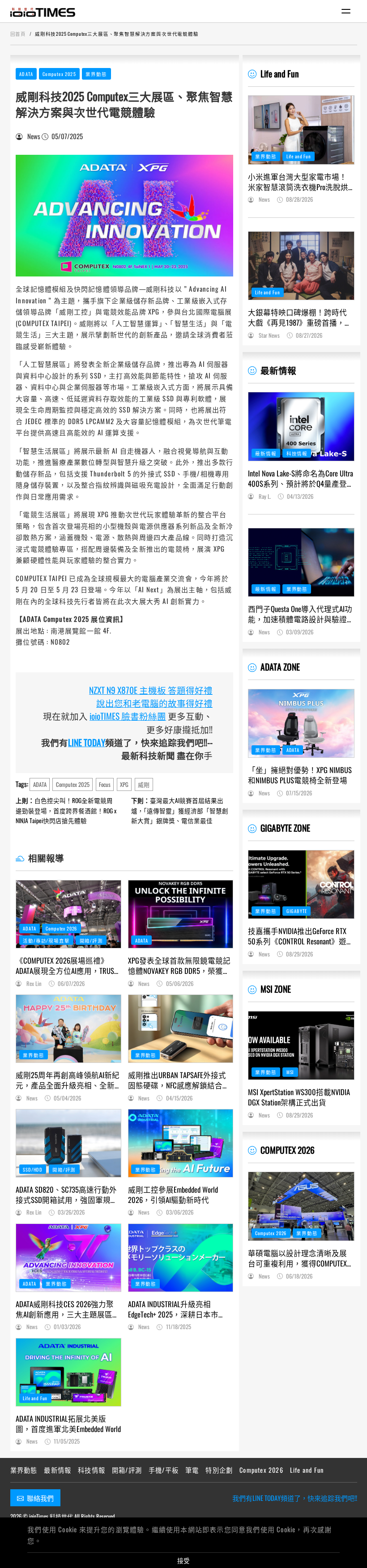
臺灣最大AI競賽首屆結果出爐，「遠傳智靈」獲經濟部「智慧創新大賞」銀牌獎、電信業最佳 (179, 810)
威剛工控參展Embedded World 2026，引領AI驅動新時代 (173, 1194)
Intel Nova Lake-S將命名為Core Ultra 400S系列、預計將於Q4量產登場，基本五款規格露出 (300, 478)
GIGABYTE (296, 910)
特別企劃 (219, 1470)
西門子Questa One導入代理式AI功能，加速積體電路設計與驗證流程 (300, 613)
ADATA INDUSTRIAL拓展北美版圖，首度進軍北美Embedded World (68, 1423)
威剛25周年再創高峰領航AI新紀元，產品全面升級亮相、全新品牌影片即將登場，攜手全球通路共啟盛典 (67, 1080)
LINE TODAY (86, 742)
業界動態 (96, 73)
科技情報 (296, 453)
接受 (183, 1560)
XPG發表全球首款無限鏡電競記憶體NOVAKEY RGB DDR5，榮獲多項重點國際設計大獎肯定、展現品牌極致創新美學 (179, 965)
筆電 (192, 1470)
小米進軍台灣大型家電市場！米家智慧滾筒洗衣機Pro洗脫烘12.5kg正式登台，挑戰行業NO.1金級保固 (298, 181)
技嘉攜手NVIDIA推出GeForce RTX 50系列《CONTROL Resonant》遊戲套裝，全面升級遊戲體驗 (301, 936)
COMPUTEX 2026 (287, 1149)
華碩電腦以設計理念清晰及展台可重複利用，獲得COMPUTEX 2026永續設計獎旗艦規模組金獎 (301, 1258)
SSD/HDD (33, 1169)
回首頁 (18, 33)
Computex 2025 (59, 73)
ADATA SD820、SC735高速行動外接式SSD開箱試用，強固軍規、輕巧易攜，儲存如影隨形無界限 (67, 1194)
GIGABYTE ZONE (285, 827)
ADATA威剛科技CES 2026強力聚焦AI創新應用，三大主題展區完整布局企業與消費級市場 (68, 1309)
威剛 (143, 784)
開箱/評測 (91, 940)
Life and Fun (35, 1398)
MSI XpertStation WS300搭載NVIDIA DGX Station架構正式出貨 (299, 1097)
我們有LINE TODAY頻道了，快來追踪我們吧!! (294, 1498)
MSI (290, 1071)
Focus (105, 784)
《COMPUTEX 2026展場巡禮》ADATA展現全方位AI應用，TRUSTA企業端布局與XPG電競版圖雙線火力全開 (68, 965)
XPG (124, 784)
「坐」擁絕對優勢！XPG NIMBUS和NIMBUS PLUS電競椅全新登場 (300, 775)
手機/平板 (164, 1470)
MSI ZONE (275, 988)
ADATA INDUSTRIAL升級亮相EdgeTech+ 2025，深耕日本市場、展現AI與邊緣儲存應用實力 (180, 1309)
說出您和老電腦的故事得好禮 (154, 703)
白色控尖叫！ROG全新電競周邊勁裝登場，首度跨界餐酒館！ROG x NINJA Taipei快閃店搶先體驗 (66, 810)
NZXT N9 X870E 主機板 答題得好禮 (151, 690)
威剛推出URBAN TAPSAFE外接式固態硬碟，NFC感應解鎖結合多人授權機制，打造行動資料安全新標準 (179, 1080)
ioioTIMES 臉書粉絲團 (128, 716)
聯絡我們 (40, 1498)
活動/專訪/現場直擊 (46, 940)
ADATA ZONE (280, 666)
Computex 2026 (61, 928)
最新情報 (278, 370)
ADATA (26, 73)
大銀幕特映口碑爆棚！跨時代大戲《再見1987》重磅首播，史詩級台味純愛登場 (300, 317)
